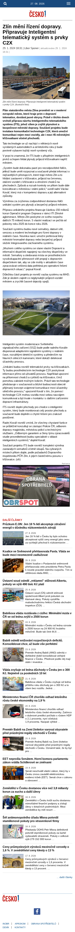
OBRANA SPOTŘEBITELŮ (43, 924)
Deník (6, 927)
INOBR (6, 924)
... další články (64, 877)
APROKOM (20, 924)
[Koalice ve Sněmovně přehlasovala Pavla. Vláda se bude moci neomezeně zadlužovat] (13, 565)
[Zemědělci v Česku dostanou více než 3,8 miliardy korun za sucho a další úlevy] (13, 802)
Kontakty (20, 927)
